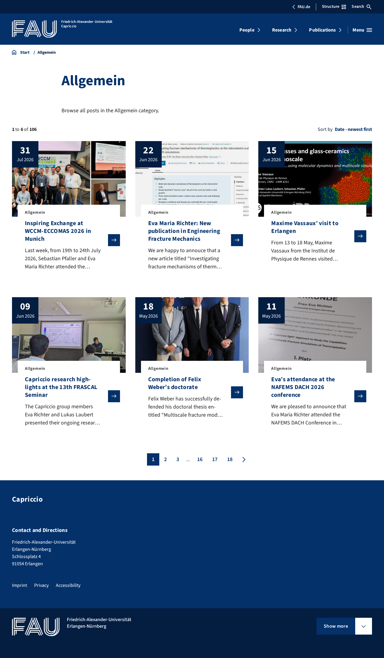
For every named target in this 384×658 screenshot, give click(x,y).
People (246, 30)
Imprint (19, 585)
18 (229, 459)
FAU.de (304, 7)
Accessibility (68, 585)
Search (358, 7)
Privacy (41, 585)
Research (281, 30)
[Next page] (243, 459)
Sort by (325, 129)
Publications (322, 30)
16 (199, 459)
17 (215, 459)
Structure (330, 7)
